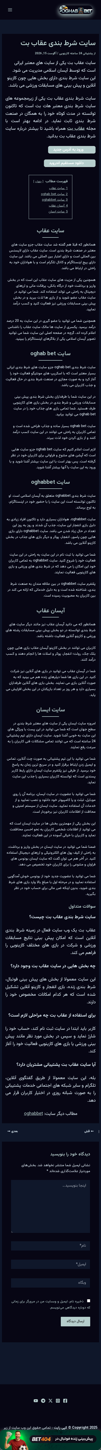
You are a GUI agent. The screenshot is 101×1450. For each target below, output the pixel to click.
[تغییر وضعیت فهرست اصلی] (10, 10)
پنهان (38, 181)
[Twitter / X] (50, 1400)
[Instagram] (58, 1400)
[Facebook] (65, 1400)
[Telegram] (43, 1400)
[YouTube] (36, 1400)
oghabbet (33, 1113)
